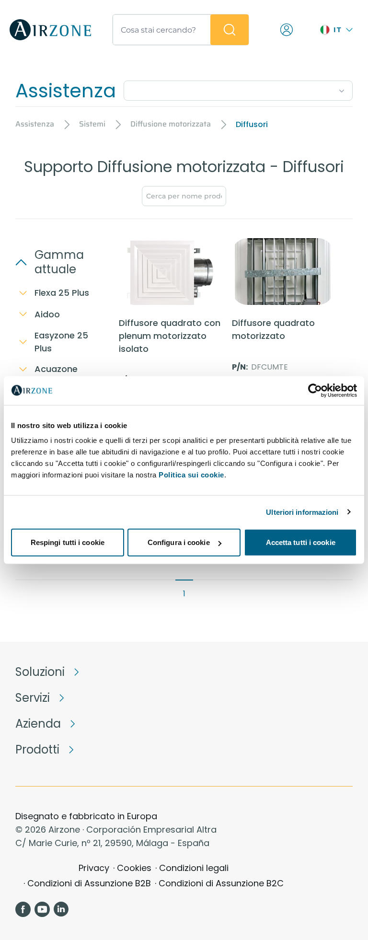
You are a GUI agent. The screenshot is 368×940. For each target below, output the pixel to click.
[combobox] (238, 89)
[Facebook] (23, 909)
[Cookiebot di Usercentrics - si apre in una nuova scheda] (315, 390)
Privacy (94, 868)
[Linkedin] (61, 909)
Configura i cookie (179, 542)
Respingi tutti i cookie (67, 542)
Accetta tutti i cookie (300, 542)
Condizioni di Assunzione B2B (89, 883)
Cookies (134, 868)
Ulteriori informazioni (302, 512)
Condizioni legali (194, 868)
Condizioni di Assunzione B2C (221, 883)
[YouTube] (42, 909)
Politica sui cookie (191, 475)
